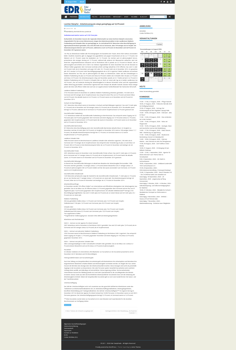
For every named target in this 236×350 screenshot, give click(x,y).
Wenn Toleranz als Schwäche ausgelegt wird (79, 311)
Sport (126, 17)
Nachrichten (84, 17)
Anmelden (143, 31)
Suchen (159, 44)
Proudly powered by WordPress (105, 347)
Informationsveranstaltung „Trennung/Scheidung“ (155, 170)
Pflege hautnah (166, 101)
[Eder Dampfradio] (65, 16)
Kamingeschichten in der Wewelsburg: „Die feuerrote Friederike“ (121, 312)
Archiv (66, 335)
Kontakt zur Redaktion (71, 333)
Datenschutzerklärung (71, 326)
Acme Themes (136, 347)
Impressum (67, 330)
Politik (94, 17)
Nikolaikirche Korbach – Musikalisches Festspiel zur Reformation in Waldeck (156, 192)
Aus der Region (105, 17)
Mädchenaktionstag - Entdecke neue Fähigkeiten (155, 203)
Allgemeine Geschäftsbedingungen (75, 324)
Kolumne (134, 17)
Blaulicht (143, 17)
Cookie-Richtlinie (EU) (146, 33)
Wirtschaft (117, 17)
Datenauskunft (68, 328)
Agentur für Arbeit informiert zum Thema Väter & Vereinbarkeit (155, 154)
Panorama (73, 17)
